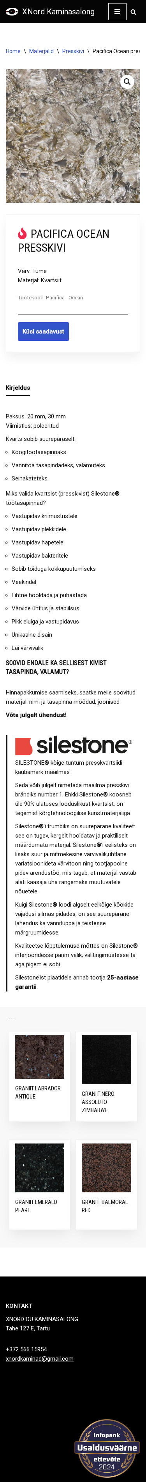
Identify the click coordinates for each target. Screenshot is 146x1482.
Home (13, 51)
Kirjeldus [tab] (18, 387)
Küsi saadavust (43, 331)
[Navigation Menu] (117, 11)
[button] (127, 82)
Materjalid (41, 51)
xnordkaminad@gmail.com (40, 1358)
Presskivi (73, 51)
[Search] (133, 12)
